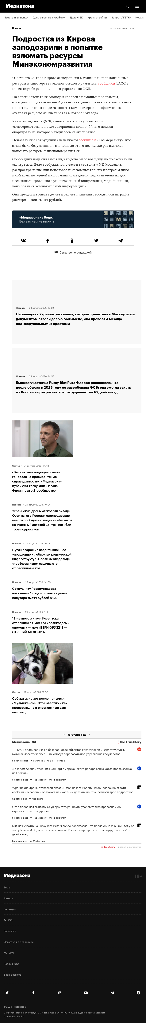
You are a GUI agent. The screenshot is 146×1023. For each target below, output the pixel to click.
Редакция (10, 909)
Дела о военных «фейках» (49, 17)
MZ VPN (9, 952)
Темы (7, 887)
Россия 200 (11, 963)
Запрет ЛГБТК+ (121, 17)
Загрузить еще (76, 734)
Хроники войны (97, 17)
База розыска (12, 974)
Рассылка (10, 931)
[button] (137, 6)
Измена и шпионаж (16, 17)
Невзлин (140, 17)
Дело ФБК (76, 17)
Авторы (8, 898)
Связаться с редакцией (76, 252)
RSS (9, 920)
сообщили (106, 83)
